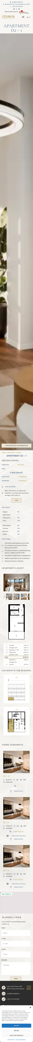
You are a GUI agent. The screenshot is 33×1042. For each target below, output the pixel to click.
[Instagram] (16, 9)
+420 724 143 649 (13, 999)
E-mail (3, 938)
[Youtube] (19, 9)
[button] (30, 1007)
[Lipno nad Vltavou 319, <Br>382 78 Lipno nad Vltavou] (3, 987)
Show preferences (16, 1035)
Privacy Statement (21, 1039)
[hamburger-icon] (23, 17)
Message (4, 960)
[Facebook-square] (14, 9)
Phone (3, 949)
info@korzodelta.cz (13, 993)
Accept (16, 1026)
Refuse (16, 1030)
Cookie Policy (11, 1039)
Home (4, 453)
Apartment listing (14, 453)
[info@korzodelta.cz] (3, 993)
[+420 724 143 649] (3, 999)
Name (3, 928)
